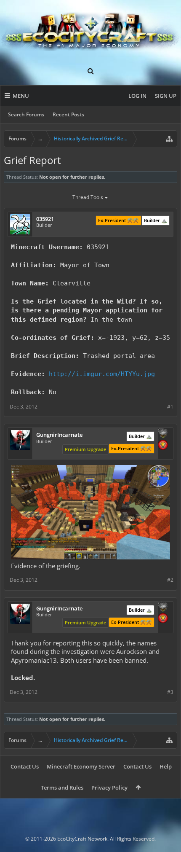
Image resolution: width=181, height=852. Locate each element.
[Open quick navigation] (169, 139)
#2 (170, 580)
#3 (170, 692)
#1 (170, 406)
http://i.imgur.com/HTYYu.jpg (102, 373)
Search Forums (26, 114)
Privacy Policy (109, 787)
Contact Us (25, 766)
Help (166, 766)
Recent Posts (68, 114)
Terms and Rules (62, 787)
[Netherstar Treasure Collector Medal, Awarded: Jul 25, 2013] (163, 434)
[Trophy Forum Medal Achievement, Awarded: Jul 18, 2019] (163, 446)
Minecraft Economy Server (81, 766)
